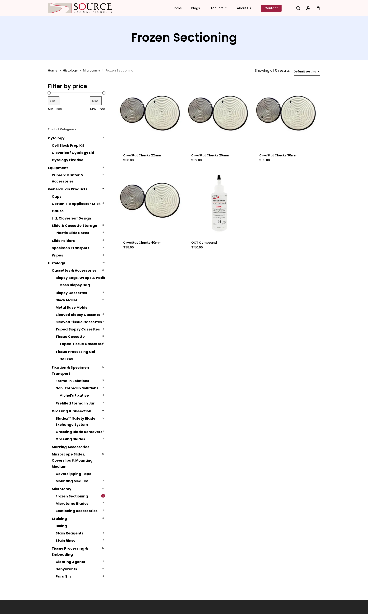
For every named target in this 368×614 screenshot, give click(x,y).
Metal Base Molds (71, 307)
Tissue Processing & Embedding (70, 551)
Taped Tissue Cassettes (81, 343)
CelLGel (66, 359)
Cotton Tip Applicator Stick (76, 203)
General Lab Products (67, 189)
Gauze (58, 211)
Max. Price (97, 109)
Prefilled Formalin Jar (75, 403)
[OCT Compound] (219, 203)
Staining (59, 518)
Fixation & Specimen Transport (70, 370)
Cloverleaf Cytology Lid (73, 152)
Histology (70, 70)
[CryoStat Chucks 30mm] (287, 116)
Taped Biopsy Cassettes (78, 329)
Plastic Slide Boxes (72, 232)
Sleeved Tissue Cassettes (79, 322)
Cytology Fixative (67, 160)
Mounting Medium (72, 481)
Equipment (58, 167)
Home (53, 70)
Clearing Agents (70, 561)
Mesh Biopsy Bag (74, 285)
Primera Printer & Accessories (67, 178)
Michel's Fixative (74, 395)
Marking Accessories (70, 447)
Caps (56, 196)
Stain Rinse (66, 540)
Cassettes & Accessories (74, 270)
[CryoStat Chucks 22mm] (151, 116)
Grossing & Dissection (71, 411)
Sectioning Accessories (77, 510)
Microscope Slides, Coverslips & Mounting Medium (72, 460)
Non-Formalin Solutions (77, 388)
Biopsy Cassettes (71, 292)
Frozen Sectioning (72, 496)
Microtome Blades (72, 503)
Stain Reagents (69, 533)
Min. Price (55, 109)
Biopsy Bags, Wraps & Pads (80, 277)
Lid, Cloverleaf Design (71, 218)
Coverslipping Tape (73, 473)
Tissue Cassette (70, 336)
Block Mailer (66, 300)
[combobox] (307, 71)
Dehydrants (66, 569)
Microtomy (91, 70)
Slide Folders (63, 240)
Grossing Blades (70, 439)
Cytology (56, 138)
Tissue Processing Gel (75, 351)
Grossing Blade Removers (79, 431)
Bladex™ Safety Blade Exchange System (75, 421)
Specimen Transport (70, 248)
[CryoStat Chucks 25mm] (219, 116)
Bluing (61, 526)
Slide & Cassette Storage (74, 225)
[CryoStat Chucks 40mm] (151, 203)
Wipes (57, 255)
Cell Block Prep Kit (68, 145)
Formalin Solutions (72, 380)
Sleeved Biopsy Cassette (78, 314)
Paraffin (63, 576)
